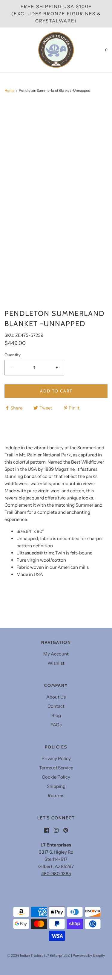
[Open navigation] (4, 49)
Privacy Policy (56, 758)
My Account (56, 654)
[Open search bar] (11, 49)
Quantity (12, 354)
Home (9, 90)
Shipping (56, 786)
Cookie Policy (56, 777)
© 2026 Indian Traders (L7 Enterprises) (38, 955)
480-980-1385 (56, 873)
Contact (56, 706)
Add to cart (56, 391)
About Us (56, 697)
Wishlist (56, 663)
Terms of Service (56, 768)
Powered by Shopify (89, 955)
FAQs (56, 725)
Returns (56, 795)
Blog (56, 715)
